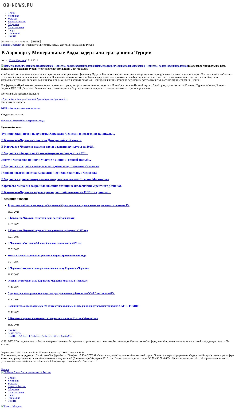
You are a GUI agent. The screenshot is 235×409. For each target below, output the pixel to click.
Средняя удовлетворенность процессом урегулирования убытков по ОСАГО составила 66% (61, 293)
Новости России (17, 21)
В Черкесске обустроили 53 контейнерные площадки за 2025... (44, 153)
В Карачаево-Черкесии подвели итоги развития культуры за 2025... (48, 146)
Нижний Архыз (35, 99)
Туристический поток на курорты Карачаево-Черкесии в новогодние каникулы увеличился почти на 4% (68, 205)
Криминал (13, 15)
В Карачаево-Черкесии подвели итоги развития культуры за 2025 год (48, 230)
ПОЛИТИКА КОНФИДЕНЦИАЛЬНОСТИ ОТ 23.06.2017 (40, 335)
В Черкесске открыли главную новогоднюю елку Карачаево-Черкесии (50, 166)
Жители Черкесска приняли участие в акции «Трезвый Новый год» (47, 255)
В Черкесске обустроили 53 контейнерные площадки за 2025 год (45, 243)
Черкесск (49, 99)
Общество (13, 24)
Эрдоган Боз (60, 99)
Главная (5, 44)
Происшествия (16, 27)
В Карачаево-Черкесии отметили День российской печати (41, 140)
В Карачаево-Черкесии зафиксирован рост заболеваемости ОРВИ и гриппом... (56, 192)
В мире (12, 13)
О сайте (12, 36)
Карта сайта (14, 333)
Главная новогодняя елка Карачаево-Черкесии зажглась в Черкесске (49, 172)
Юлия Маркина (17, 60)
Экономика (14, 33)
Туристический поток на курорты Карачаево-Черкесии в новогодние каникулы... (58, 133)
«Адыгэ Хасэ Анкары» (13, 99)
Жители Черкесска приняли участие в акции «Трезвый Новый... (46, 159)
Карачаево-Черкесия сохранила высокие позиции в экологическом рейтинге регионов (61, 185)
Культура (12, 18)
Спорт (11, 30)
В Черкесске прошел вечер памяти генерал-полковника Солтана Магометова (55, 179)
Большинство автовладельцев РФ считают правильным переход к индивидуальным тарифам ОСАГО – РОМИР (73, 306)
